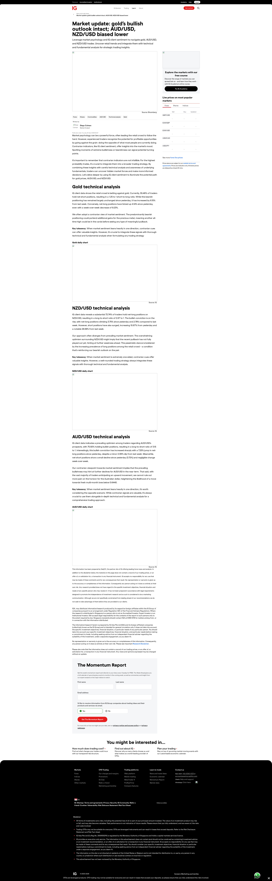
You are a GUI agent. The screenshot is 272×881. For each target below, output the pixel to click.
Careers (177, 874)
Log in (197, 2)
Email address (83, 693)
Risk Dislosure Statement (108, 805)
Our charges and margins (108, 773)
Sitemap (80, 803)
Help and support (187, 779)
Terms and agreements (93, 803)
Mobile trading (130, 777)
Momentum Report (157, 780)
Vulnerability (92, 805)
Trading (126, 8)
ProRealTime (129, 783)
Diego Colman (85, 125)
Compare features (131, 786)
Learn (134, 8)
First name (82, 682)
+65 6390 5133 (188, 774)
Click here (187, 782)
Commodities (92, 117)
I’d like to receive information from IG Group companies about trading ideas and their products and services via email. (111, 704)
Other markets (80, 783)
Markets (77, 770)
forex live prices (176, 157)
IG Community (123, 803)
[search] (198, 8)
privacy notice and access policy (126, 725)
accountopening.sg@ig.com (186, 776)
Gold (125, 117)
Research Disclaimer (141, 644)
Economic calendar (157, 777)
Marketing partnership (190, 874)
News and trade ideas (158, 773)
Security (113, 803)
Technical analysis (114, 117)
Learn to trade (155, 770)
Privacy (106, 803)
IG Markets (117, 8)
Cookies (83, 805)
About (141, 8)
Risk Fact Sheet (125, 805)
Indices (185, 106)
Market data (154, 783)
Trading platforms (131, 770)
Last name (120, 682)
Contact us (179, 770)
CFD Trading (104, 770)
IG (75, 803)
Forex (75, 117)
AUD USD (103, 117)
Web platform (129, 773)
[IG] (74, 8)
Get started (189, 8)
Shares (82, 117)
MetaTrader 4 (129, 780)
